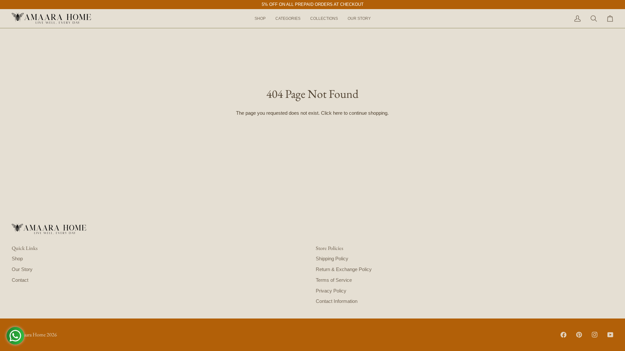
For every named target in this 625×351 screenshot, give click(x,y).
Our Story (22, 269)
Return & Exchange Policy (344, 269)
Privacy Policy (331, 290)
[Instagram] (595, 335)
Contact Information (336, 301)
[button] (288, 18)
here (337, 113)
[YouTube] (610, 335)
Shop (17, 258)
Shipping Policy (332, 258)
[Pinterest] (579, 335)
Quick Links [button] (24, 248)
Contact (20, 280)
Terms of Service (334, 280)
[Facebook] (563, 335)
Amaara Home (31, 334)
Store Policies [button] (329, 248)
